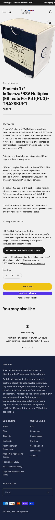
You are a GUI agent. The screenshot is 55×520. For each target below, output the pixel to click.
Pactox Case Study (11, 462)
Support (33, 455)
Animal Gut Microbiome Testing (13, 455)
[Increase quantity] (18, 275)
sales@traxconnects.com (34, 263)
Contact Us (7, 441)
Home (5, 426)
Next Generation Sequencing (10, 447)
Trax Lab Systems (10, 83)
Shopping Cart (36, 446)
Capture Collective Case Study (13, 473)
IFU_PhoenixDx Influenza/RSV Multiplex (24, 250)
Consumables (36, 436)
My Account (35, 451)
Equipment (35, 431)
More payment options (27, 298)
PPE (32, 426)
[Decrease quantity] (6, 275)
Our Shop (34, 441)
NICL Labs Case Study (12, 466)
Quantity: (7, 270)
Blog (5, 431)
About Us (7, 436)
